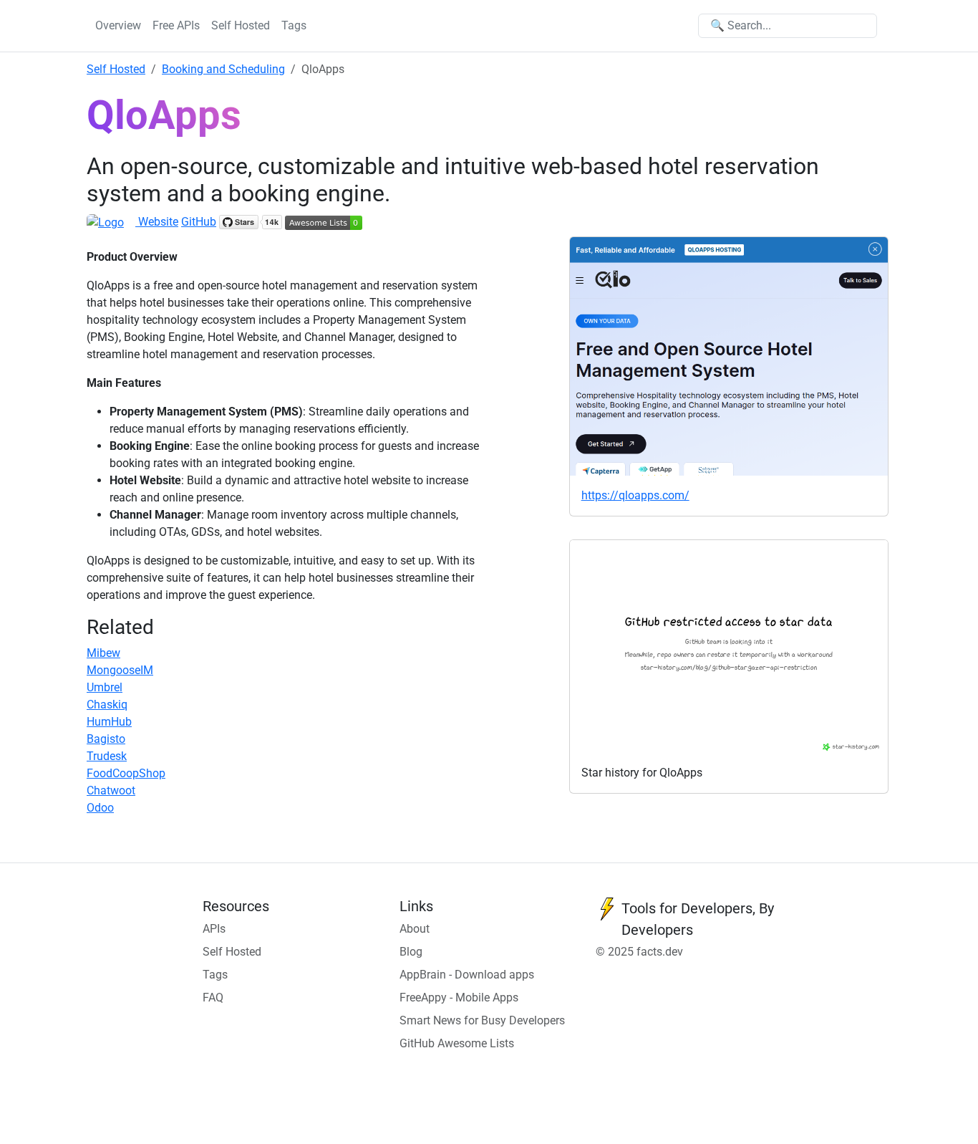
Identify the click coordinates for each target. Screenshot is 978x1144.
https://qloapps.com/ (635, 495)
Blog (411, 951)
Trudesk (107, 756)
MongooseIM (120, 670)
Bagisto (106, 739)
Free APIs (176, 25)
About (415, 929)
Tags (293, 25)
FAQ (213, 997)
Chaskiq (107, 704)
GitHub (198, 222)
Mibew (103, 653)
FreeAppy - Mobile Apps (459, 997)
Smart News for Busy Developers (482, 1020)
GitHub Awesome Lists (457, 1043)
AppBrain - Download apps (467, 974)
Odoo (100, 807)
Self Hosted (240, 25)
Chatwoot (111, 790)
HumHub (109, 722)
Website (156, 222)
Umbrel (104, 687)
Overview (118, 25)
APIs (214, 929)
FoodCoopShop (126, 773)
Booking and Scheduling (223, 69)
